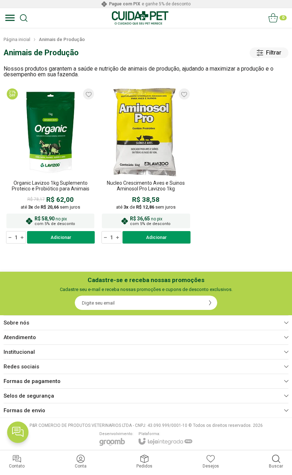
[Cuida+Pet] (140, 18)
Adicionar (61, 237)
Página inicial (17, 39)
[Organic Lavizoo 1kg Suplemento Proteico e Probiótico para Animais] (50, 166)
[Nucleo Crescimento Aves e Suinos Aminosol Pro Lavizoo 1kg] (145, 166)
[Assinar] (210, 303)
